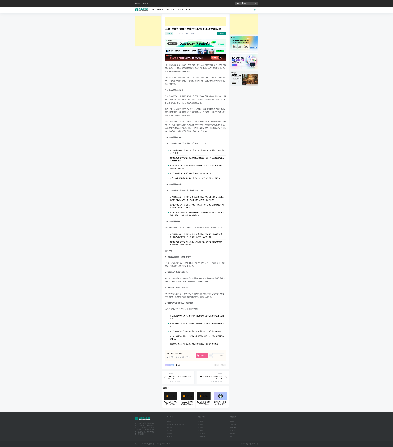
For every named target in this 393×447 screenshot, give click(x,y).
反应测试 (200, 430)
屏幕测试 (232, 433)
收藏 (179, 365)
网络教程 (169, 33)
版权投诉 (137, 3)
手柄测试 (200, 424)
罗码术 (232, 421)
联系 (231, 436)
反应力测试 (170, 427)
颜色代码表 (201, 436)
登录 (255, 10)
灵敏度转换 (233, 424)
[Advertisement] (148, 31)
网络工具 (169, 10)
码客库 (169, 421)
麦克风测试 (170, 436)
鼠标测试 (169, 433)
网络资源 (160, 10)
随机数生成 (233, 427)
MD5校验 (232, 430)
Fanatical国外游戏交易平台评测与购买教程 (170, 404)
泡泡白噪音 (201, 433)
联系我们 (145, 3)
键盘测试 (169, 430)
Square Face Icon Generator (176, 424)
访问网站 (222, 33)
